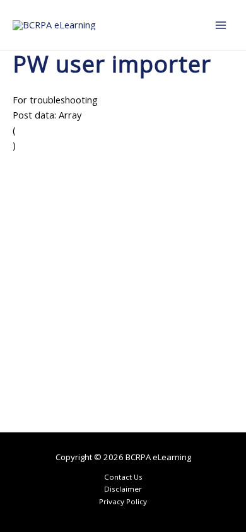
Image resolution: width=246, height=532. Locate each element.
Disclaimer (123, 489)
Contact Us (123, 477)
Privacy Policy (123, 501)
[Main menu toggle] (220, 24)
